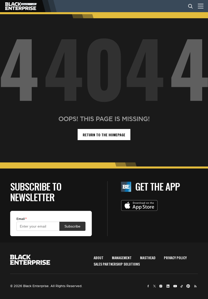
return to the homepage (104, 134)
